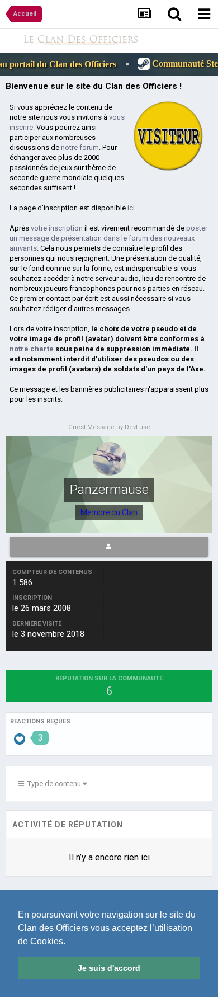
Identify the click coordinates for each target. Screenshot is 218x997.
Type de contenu (53, 783)
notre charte (32, 349)
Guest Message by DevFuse (109, 427)
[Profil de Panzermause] (109, 547)
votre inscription (57, 228)
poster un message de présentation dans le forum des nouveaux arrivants (108, 238)
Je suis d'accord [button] (109, 967)
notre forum (80, 147)
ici (131, 208)
